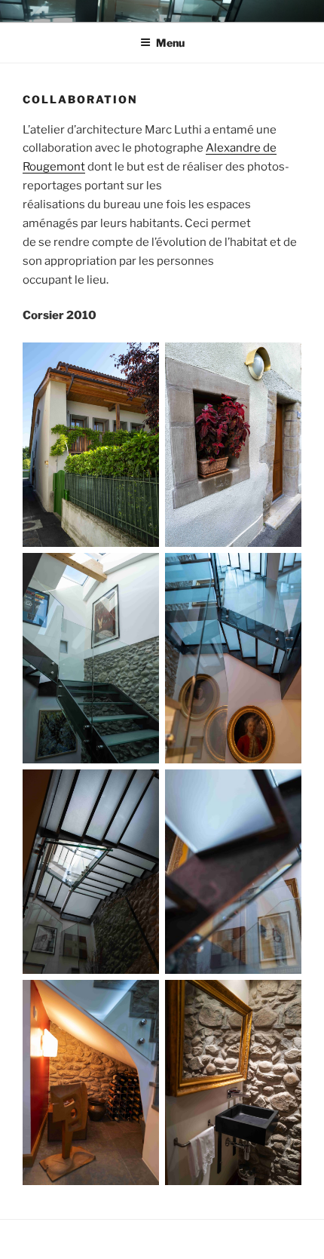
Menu (170, 42)
